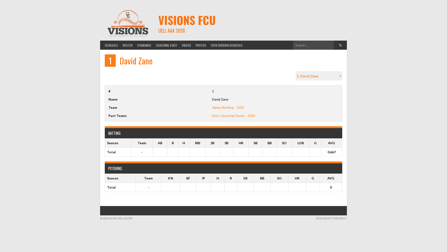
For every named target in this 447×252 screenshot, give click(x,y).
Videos (186, 45)
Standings (144, 45)
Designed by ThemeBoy (331, 218)
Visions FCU (187, 20)
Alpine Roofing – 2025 (228, 107)
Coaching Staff (166, 45)
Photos (201, 45)
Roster (127, 45)
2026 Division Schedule (227, 45)
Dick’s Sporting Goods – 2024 (233, 116)
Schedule (111, 45)
